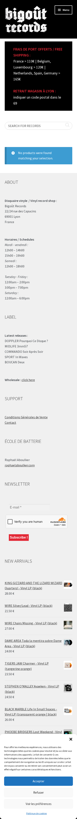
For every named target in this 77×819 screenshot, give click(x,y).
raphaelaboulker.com (20, 465)
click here (28, 380)
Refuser (38, 792)
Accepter (38, 781)
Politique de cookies (36, 813)
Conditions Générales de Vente (26, 417)
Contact (10, 422)
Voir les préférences (39, 804)
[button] (71, 739)
